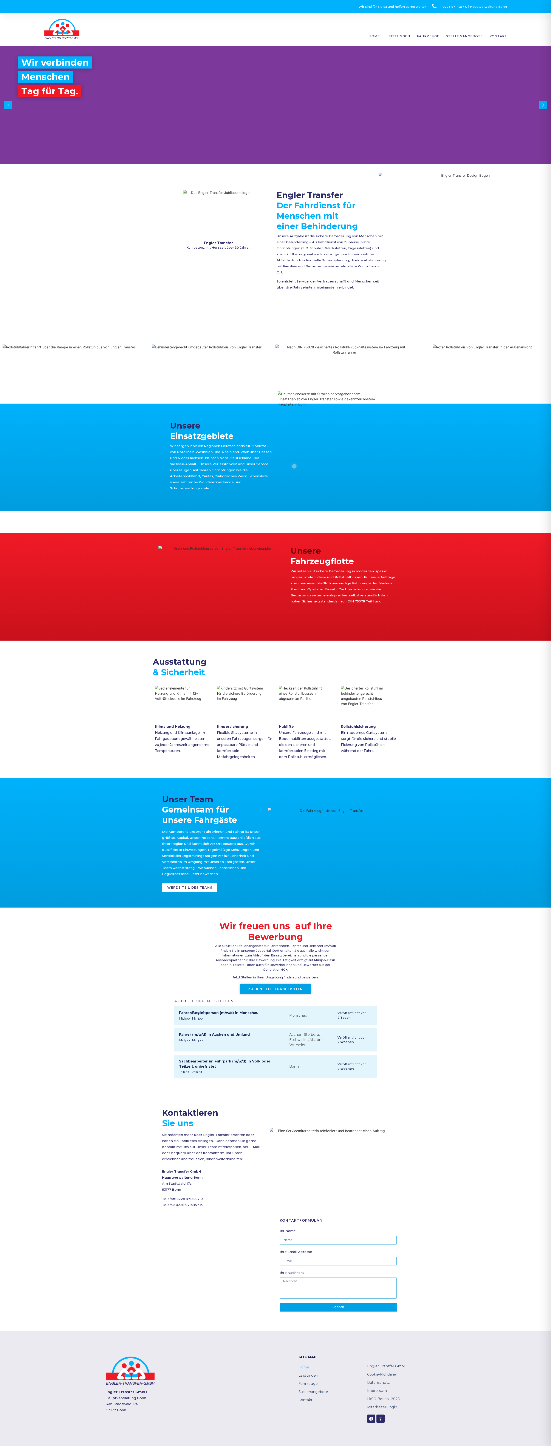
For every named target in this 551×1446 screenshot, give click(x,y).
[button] (8, 105)
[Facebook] (371, 1419)
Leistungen (398, 36)
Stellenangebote (464, 36)
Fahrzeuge (428, 36)
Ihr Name (288, 1231)
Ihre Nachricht (292, 1273)
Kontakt (498, 36)
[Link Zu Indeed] (380, 1419)
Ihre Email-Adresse (296, 1252)
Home (374, 36)
